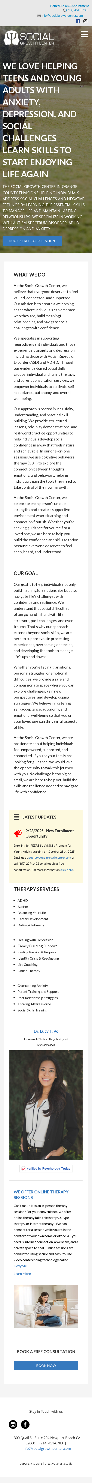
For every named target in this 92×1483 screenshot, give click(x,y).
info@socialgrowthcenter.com (47, 1448)
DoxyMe (20, 1266)
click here (66, 869)
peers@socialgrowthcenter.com (49, 857)
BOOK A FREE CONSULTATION (32, 241)
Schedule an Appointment (69, 6)
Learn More (22, 1273)
